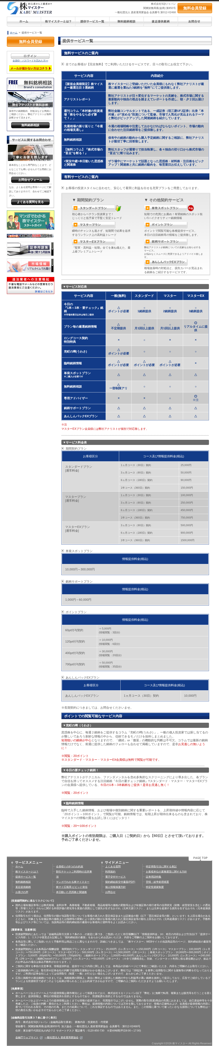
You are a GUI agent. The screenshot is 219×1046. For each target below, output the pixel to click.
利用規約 (110, 871)
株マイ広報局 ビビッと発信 (71, 887)
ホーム (14, 32)
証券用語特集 (153, 876)
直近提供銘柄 (23, 887)
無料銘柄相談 (23, 881)
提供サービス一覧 (25, 876)
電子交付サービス (115, 876)
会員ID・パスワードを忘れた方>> (30, 60)
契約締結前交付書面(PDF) (120, 881)
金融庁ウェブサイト (26, 1037)
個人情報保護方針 (115, 887)
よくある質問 (113, 866)
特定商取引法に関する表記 (161, 866)
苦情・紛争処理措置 (157, 881)
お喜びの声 (21, 892)
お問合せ (110, 892)
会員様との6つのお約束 (69, 866)
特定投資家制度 (155, 887)
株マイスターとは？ (26, 871)
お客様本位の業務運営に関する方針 (166, 871)
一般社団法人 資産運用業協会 (61, 1037)
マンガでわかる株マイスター (72, 881)
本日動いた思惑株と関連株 (71, 892)
